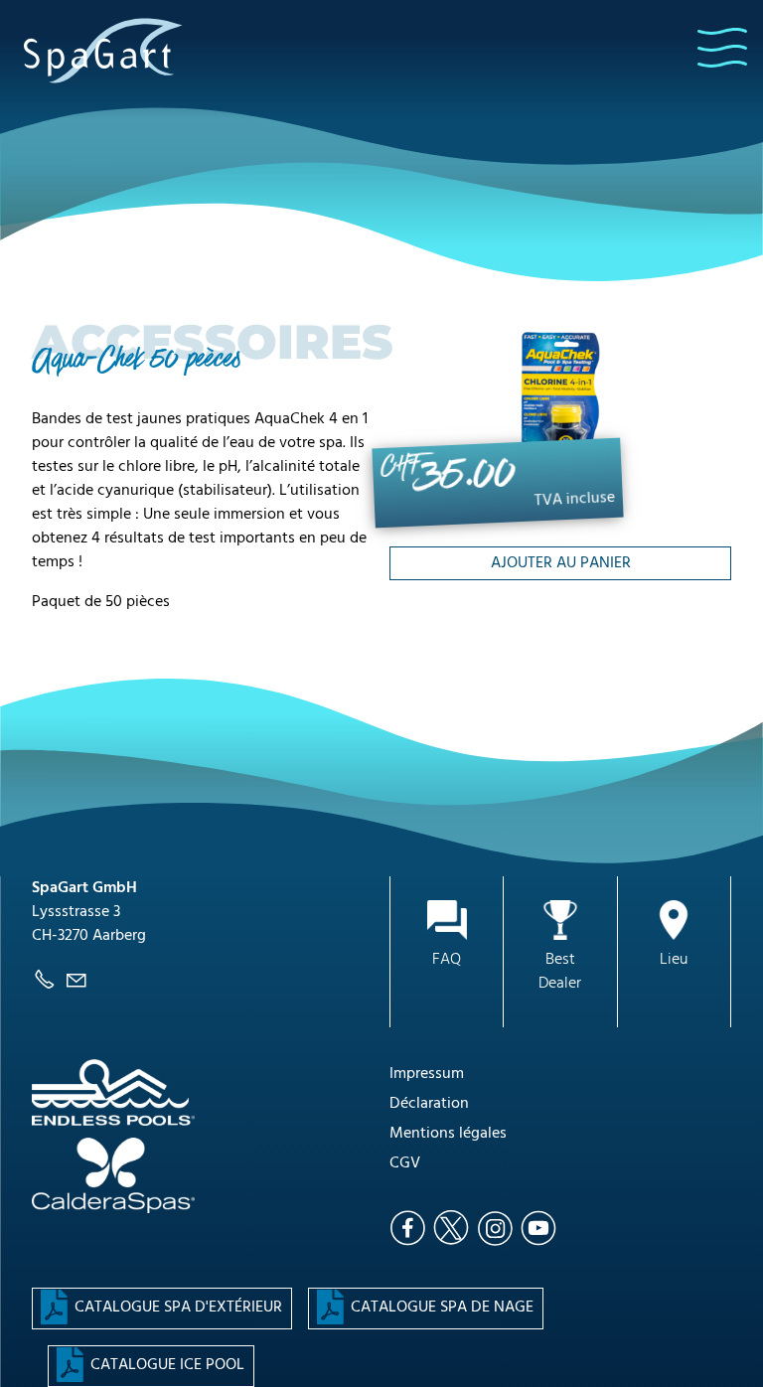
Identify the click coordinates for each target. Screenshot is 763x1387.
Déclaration (429, 1104)
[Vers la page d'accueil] (103, 49)
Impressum (426, 1074)
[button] (722, 47)
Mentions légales (448, 1134)
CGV (404, 1163)
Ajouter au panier (561, 563)
